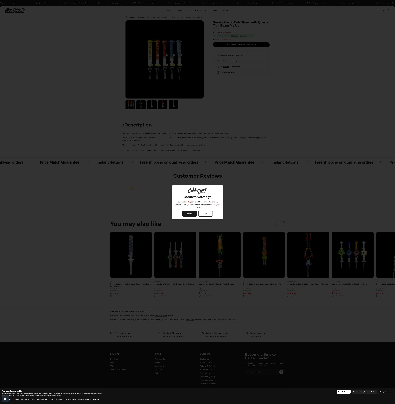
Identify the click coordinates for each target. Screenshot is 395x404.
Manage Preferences (385, 392)
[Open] (5, 398)
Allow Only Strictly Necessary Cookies (364, 392)
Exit (205, 214)
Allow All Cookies (343, 392)
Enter (189, 214)
